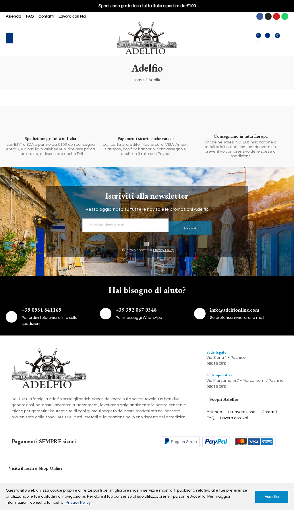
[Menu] (9, 38)
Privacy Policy (163, 250)
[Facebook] (259, 16)
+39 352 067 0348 (136, 309)
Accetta (272, 497)
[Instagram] (268, 16)
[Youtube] (276, 16)
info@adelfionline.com (234, 309)
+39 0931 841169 (41, 309)
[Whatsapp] (284, 16)
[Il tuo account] (285, 38)
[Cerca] (21, 38)
